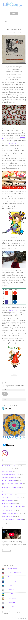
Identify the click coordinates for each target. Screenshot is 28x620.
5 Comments (18, 32)
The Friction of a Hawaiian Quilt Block (9, 480)
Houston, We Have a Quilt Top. (8, 516)
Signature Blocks (11, 602)
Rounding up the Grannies (7, 471)
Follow (5, 393)
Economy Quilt (11, 589)
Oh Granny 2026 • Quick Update (8, 510)
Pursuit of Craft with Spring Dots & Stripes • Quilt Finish (12, 519)
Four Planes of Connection (7, 468)
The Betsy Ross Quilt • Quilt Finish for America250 (11, 487)
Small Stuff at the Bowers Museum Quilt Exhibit (11, 474)
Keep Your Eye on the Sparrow (8, 500)
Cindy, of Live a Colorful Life (13, 310)
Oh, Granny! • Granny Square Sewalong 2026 (10, 513)
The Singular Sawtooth (6, 491)
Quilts (14, 27)
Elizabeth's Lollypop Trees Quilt (14, 581)
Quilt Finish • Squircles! (6, 463)
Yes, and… (4, 523)
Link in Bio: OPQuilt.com (12, 606)
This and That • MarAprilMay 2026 (8, 503)
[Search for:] (14, 399)
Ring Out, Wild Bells (14, 29)
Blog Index (10, 585)
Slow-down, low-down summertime (9, 477)
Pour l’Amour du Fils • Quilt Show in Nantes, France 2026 (13, 506)
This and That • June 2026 (7, 494)
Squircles (10, 576)
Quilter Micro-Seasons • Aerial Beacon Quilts (10, 497)
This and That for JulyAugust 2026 (8, 465)
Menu (14, 13)
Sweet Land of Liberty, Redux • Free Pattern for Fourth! (12, 483)
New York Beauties (12, 598)
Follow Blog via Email (9, 383)
